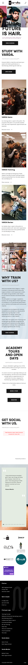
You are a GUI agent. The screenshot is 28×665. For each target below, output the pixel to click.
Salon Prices (5, 642)
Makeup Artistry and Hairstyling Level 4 (12, 616)
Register (14, 400)
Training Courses (6, 614)
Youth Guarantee (6, 630)
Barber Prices (5, 653)
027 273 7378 (5, 603)
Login (25, 662)
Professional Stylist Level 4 (9, 620)
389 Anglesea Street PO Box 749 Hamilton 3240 (7, 589)
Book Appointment (7, 644)
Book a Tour (14, 391)
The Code (4, 632)
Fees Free (4, 626)
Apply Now (8, 71)
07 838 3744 (5, 600)
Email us (4, 605)
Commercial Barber (7, 622)
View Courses (10, 43)
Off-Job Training (6, 624)
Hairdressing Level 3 (7, 618)
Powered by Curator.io (20, 458)
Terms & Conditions (7, 628)
